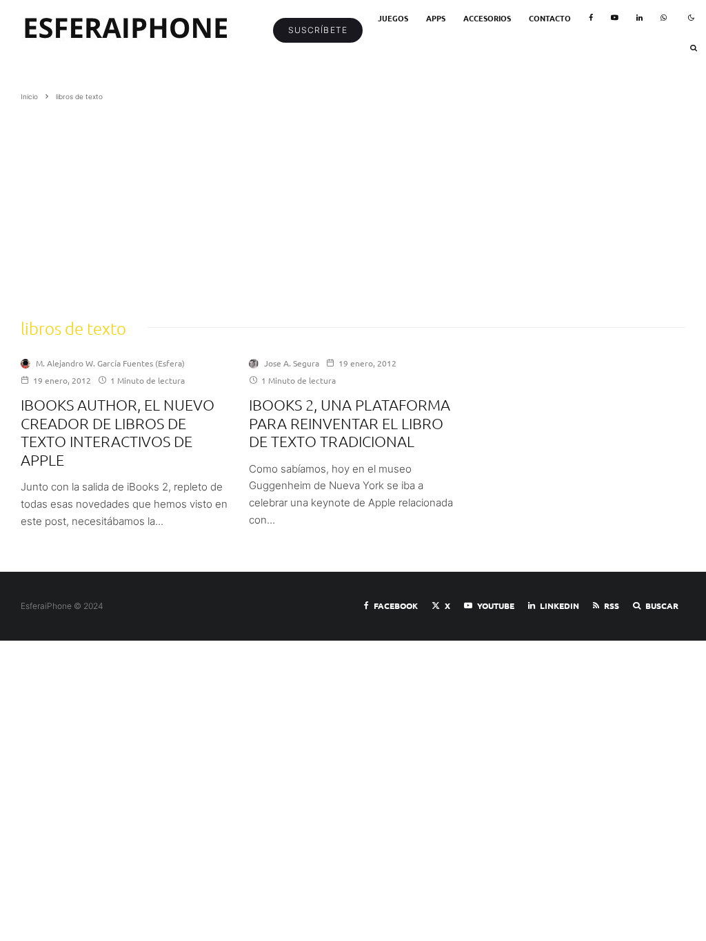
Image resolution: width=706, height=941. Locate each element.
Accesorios (487, 17)
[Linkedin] (639, 18)
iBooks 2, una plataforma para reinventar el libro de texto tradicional (349, 422)
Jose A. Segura (291, 363)
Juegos (393, 17)
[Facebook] (591, 18)
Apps (435, 17)
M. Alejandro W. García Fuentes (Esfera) (110, 363)
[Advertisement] (353, 206)
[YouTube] (614, 18)
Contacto (550, 17)
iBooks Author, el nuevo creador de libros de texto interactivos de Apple (117, 431)
